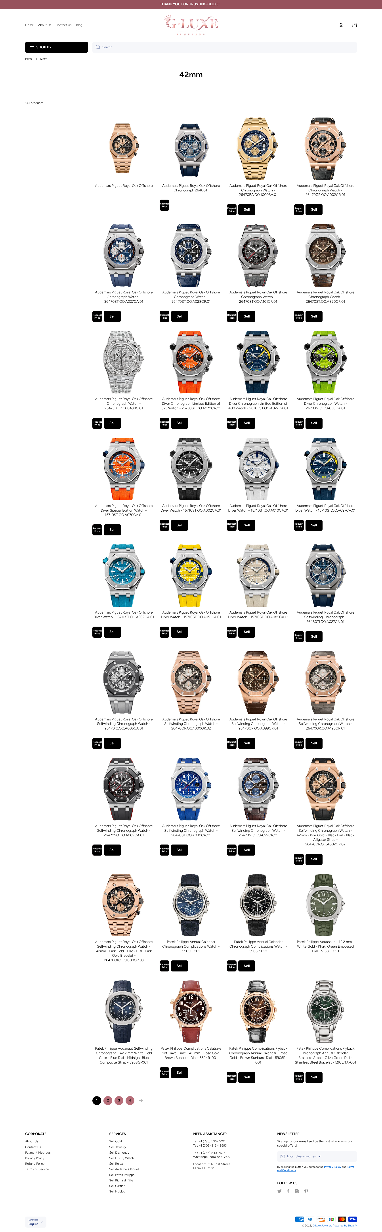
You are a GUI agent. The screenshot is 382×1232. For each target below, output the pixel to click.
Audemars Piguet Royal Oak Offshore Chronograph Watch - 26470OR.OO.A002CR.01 (325, 190)
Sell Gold (115, 1141)
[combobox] (224, 47)
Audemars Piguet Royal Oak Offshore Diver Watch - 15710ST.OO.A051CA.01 (191, 614)
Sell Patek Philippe (122, 1175)
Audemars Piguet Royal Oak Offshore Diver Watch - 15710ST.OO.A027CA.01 (325, 508)
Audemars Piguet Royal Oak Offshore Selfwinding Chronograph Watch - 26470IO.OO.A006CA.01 (124, 724)
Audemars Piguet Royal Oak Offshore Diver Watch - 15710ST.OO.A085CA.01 (258, 614)
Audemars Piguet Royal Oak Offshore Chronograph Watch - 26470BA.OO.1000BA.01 (258, 190)
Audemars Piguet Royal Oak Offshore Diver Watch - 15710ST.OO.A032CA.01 (124, 614)
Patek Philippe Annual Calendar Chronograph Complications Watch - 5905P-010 (258, 946)
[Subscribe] (351, 1156)
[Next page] (140, 1100)
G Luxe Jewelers (322, 1225)
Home (28, 58)
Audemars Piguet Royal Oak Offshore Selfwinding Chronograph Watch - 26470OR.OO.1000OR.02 (191, 724)
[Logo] (191, 25)
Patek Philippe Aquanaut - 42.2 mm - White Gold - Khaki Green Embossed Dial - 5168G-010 (325, 946)
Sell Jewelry (117, 1147)
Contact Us (33, 1147)
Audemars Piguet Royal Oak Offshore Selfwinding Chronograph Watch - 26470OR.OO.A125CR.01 (325, 724)
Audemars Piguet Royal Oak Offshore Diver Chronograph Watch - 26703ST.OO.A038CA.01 (325, 403)
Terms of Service (37, 1169)
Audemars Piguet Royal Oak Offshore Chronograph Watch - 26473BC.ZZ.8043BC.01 (124, 403)
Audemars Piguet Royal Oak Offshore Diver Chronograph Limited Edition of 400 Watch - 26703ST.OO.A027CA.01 (258, 403)
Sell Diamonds (119, 1153)
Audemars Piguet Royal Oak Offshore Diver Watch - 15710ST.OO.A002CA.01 (191, 508)
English (33, 1224)
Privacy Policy (34, 1158)
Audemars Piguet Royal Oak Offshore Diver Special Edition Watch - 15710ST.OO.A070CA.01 (124, 510)
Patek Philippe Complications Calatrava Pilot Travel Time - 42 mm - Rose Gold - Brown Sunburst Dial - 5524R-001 (191, 1053)
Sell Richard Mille (121, 1180)
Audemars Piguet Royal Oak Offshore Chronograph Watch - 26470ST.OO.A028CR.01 (191, 297)
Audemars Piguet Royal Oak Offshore (124, 185)
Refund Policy (34, 1164)
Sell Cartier (117, 1186)
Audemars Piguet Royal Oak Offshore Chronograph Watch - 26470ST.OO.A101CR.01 (258, 297)
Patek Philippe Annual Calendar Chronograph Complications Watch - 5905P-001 (191, 946)
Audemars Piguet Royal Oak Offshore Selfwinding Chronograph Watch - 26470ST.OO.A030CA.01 (191, 830)
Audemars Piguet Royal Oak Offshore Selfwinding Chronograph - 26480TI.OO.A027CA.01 (325, 617)
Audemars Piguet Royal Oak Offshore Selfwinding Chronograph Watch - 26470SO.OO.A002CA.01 (124, 830)
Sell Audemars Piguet (124, 1169)
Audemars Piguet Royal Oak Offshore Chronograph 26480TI (191, 187)
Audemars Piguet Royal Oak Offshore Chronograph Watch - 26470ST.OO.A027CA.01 (124, 297)
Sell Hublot (117, 1191)
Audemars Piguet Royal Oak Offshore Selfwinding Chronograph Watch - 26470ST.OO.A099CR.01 (258, 830)
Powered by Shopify (345, 1225)
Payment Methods (38, 1153)
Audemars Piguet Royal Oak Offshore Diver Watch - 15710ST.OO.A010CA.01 (258, 508)
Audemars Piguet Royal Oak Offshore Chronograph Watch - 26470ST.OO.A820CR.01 (325, 297)
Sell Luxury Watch (121, 1158)
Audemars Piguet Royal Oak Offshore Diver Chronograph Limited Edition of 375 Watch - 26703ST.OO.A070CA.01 (191, 403)
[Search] (96, 47)
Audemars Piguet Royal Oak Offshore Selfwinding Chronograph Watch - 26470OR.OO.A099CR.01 (258, 724)
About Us (31, 1141)
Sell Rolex (116, 1164)
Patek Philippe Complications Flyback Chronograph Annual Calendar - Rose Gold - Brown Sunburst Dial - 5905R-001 (258, 1055)
